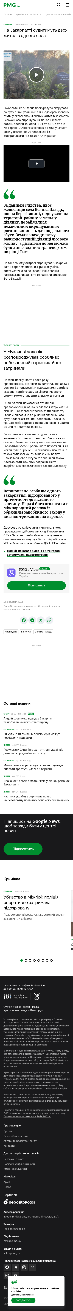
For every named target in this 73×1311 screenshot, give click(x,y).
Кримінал (21, 14)
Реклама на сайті (14, 1159)
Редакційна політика (16, 1136)
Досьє (7, 1187)
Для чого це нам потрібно (22, 1295)
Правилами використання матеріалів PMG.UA (27, 1116)
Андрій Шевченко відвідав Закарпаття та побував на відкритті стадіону (29, 720)
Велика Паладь (43, 631)
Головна (8, 14)
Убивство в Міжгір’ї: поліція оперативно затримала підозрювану (31, 902)
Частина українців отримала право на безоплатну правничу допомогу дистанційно (36, 798)
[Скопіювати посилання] (49, 620)
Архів (7, 1182)
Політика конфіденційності (19, 1164)
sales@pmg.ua (12, 1253)
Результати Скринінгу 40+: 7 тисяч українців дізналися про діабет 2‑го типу (33, 751)
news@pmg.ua (12, 1241)
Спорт (7, 714)
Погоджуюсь (23, 1300)
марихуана (11, 631)
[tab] (21, 960)
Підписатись (36, 585)
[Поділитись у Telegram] (32, 620)
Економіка (9, 729)
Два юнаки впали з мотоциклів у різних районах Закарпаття (36, 782)
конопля (26, 631)
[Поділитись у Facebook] (24, 620)
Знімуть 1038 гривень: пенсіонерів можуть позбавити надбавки (32, 735)
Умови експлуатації (15, 1168)
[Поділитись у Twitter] (41, 620)
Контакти (9, 1145)
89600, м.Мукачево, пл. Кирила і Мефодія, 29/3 (31, 1216)
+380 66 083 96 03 (14, 1228)
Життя (7, 745)
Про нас (8, 1131)
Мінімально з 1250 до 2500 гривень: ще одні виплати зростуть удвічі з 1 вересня (33, 767)
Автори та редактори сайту (20, 1141)
